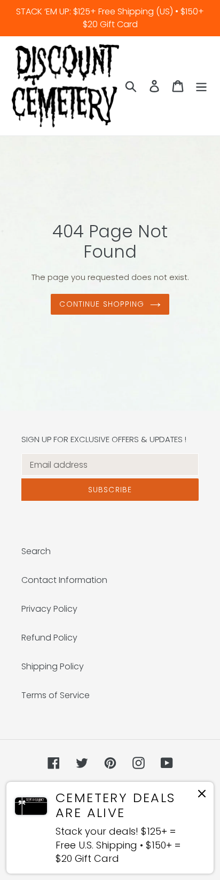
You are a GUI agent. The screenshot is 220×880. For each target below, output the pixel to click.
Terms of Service (55, 695)
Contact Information (64, 580)
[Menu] (201, 86)
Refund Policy (49, 637)
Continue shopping (101, 304)
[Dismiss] (201, 795)
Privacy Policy (49, 609)
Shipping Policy (52, 666)
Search (36, 551)
